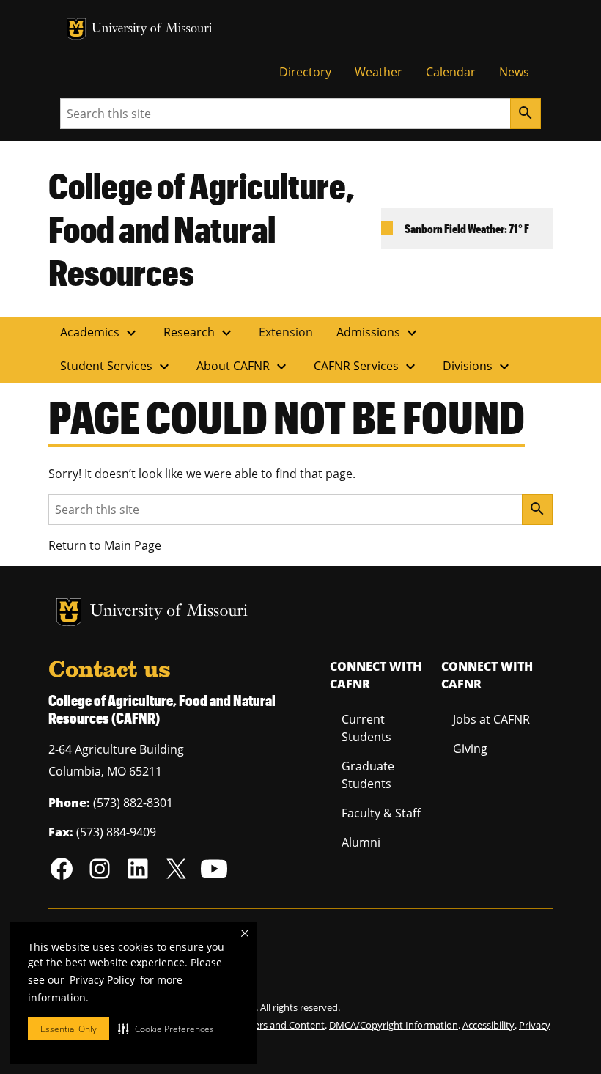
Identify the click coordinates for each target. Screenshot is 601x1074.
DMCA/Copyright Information (393, 1024)
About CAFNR (243, 366)
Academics (100, 333)
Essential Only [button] (68, 1029)
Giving (470, 748)
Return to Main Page (104, 545)
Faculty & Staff (381, 813)
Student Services (116, 366)
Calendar (451, 72)
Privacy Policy (102, 980)
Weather (378, 72)
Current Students (366, 728)
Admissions (378, 333)
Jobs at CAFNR (491, 719)
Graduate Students (368, 775)
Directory (305, 72)
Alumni (361, 842)
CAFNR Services (366, 366)
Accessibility (488, 1024)
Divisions (478, 366)
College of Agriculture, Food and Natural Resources (201, 228)
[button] (166, 1028)
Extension (286, 332)
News (514, 72)
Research (199, 333)
